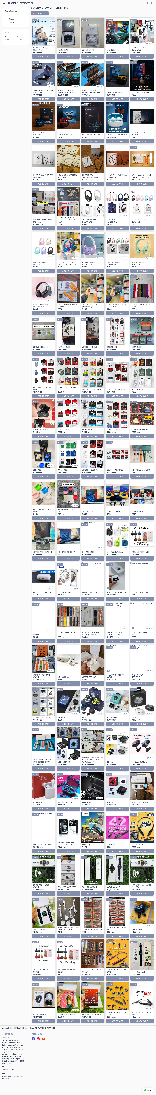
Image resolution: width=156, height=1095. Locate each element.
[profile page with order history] (147, 3)
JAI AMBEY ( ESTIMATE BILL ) (21, 3)
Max (18, 36)
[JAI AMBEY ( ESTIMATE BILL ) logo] (4, 3)
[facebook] (33, 1039)
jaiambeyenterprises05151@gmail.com (13, 1077)
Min (6, 36)
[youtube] (43, 1039)
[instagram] (38, 1039)
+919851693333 (8, 1070)
